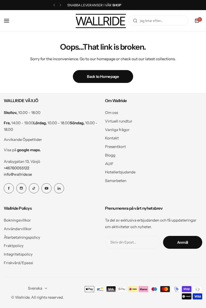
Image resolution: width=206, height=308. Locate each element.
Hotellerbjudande (120, 172)
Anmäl (182, 242)
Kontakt (112, 138)
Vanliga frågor (117, 129)
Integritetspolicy (18, 254)
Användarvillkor (18, 228)
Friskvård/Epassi (18, 262)
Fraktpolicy (14, 245)
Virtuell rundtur (118, 121)
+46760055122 (16, 168)
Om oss (111, 112)
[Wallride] (101, 21)
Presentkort (115, 146)
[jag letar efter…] (135, 21)
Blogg (110, 155)
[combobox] (158, 21)
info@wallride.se (18, 174)
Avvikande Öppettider (23, 139)
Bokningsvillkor (17, 220)
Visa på (22, 149)
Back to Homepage (103, 76)
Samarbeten (115, 180)
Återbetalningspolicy (22, 237)
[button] (54, 5)
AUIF (109, 163)
